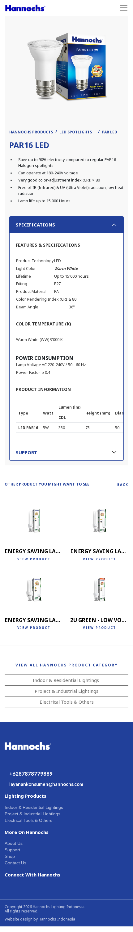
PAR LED (109, 132)
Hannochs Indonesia (57, 919)
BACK (122, 484)
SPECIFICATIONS (35, 225)
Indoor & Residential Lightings (66, 680)
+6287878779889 (31, 773)
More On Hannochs (27, 832)
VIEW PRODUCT (33, 559)
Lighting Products (25, 796)
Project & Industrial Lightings (66, 691)
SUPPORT (26, 452)
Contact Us (15, 862)
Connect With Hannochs (32, 875)
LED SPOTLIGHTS (75, 132)
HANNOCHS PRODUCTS (31, 132)
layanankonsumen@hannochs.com (46, 784)
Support (12, 849)
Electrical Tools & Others (67, 702)
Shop (10, 856)
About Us (14, 843)
